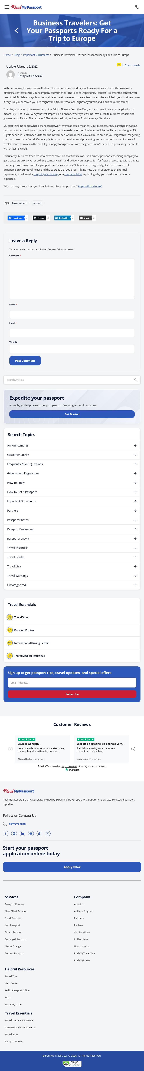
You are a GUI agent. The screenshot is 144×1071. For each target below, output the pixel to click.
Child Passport (13, 918)
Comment (15, 255)
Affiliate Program (83, 911)
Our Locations (82, 932)
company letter (73, 174)
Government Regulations (23, 473)
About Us (79, 904)
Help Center (11, 983)
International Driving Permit (20, 1027)
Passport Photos (17, 520)
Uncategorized (16, 585)
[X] (48, 833)
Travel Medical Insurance (19, 1020)
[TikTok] (39, 833)
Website (13, 341)
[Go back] (16, 30)
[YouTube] (31, 833)
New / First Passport (16, 911)
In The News (81, 939)
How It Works (81, 946)
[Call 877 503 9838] (137, 7)
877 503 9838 (16, 824)
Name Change (13, 946)
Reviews (78, 925)
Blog (17, 55)
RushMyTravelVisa (84, 953)
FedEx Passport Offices (18, 990)
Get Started (72, 414)
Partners (12, 511)
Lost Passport (12, 925)
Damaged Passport (15, 939)
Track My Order (13, 1004)
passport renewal (18, 538)
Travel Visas (11, 1034)
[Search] (135, 379)
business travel (19, 202)
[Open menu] (7, 7)
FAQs (8, 997)
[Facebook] (5, 833)
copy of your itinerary (46, 174)
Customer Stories (18, 455)
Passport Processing (20, 529)
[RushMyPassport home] (72, 7)
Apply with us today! (90, 186)
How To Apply (16, 483)
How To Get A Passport (22, 492)
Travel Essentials (17, 548)
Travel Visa (14, 566)
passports (37, 202)
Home (7, 55)
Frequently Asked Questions (25, 464)
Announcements (17, 445)
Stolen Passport (13, 932)
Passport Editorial (30, 76)
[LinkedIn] (22, 833)
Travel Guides (16, 557)
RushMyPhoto (82, 960)
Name (13, 304)
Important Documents (36, 55)
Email (13, 323)
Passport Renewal (15, 904)
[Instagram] (14, 833)
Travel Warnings (17, 576)
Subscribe (72, 694)
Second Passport (14, 953)
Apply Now (72, 867)
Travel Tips (11, 976)
